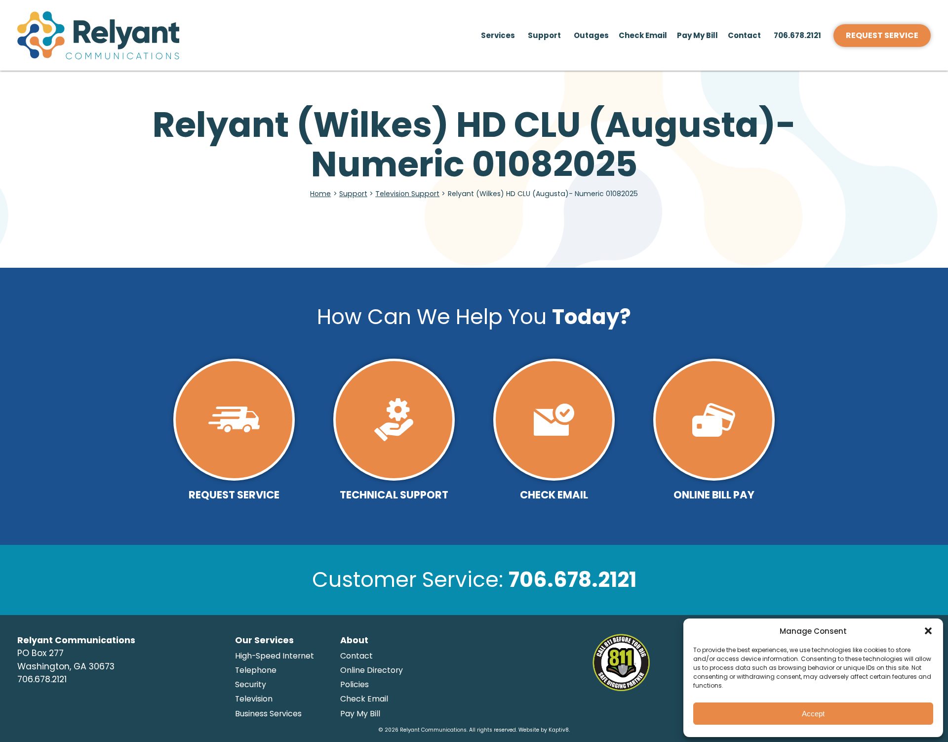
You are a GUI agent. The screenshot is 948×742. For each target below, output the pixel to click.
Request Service (882, 35)
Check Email (643, 35)
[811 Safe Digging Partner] (621, 685)
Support (544, 35)
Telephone (255, 670)
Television (254, 698)
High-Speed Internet (274, 655)
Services (498, 35)
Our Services (264, 640)
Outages (591, 35)
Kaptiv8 (559, 730)
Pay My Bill (697, 35)
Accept (813, 713)
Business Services (268, 713)
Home (320, 194)
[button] (928, 631)
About (354, 640)
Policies (354, 684)
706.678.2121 (797, 35)
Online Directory (371, 670)
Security (250, 684)
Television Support (407, 194)
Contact (744, 35)
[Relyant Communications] (137, 35)
